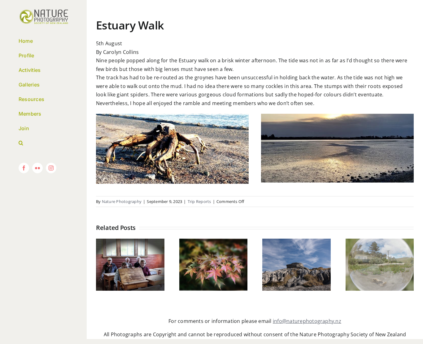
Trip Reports (199, 201)
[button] (43, 143)
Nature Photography (122, 201)
